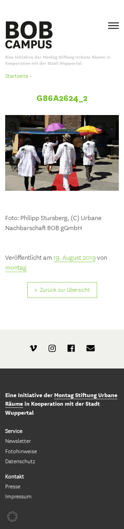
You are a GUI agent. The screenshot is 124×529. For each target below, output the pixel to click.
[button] (12, 516)
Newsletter (18, 441)
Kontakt (14, 476)
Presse (12, 486)
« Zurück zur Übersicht (62, 289)
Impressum (18, 496)
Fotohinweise (21, 451)
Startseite (16, 76)
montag (16, 267)
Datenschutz (20, 461)
